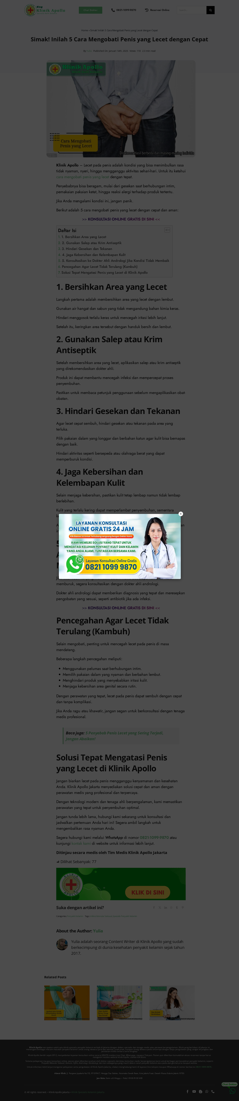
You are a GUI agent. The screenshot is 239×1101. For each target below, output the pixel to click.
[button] (119, 550)
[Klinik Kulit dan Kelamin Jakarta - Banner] (120, 546)
